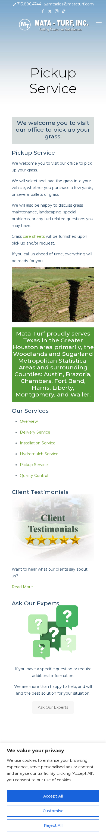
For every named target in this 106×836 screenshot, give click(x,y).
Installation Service (37, 443)
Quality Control (34, 475)
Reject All (53, 825)
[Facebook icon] (43, 11)
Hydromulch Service (39, 453)
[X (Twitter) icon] (50, 11)
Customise (53, 810)
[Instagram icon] (57, 11)
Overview (29, 421)
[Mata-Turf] (53, 24)
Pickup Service (34, 464)
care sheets (34, 236)
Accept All (53, 796)
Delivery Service (35, 432)
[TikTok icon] (63, 11)
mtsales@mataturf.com (71, 4)
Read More (22, 586)
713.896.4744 (29, 4)
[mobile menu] (98, 24)
